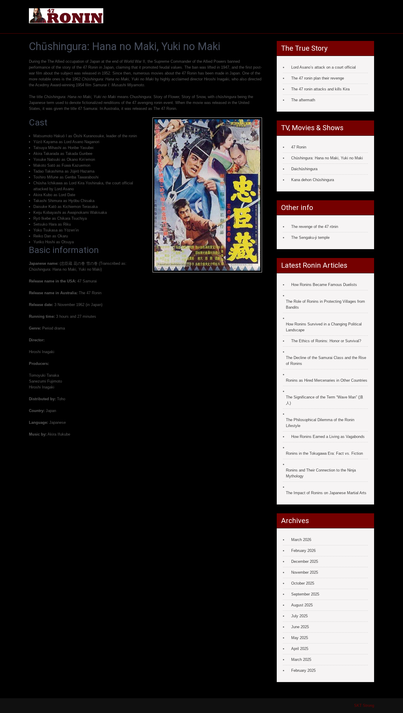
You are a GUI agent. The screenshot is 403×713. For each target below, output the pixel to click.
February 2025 (303, 670)
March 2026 (301, 539)
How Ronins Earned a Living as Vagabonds (328, 436)
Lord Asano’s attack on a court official (323, 67)
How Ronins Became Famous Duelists (324, 284)
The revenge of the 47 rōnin (314, 226)
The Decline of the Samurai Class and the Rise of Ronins (326, 360)
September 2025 (305, 594)
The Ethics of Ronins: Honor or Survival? (326, 341)
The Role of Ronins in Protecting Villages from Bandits (325, 304)
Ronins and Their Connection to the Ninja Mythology (321, 473)
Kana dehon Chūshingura (312, 180)
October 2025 (302, 583)
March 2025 (301, 659)
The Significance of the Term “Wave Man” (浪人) (324, 400)
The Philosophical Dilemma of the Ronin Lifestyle (320, 423)
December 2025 (304, 561)
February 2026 (303, 550)
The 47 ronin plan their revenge (317, 78)
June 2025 (300, 627)
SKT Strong (364, 705)
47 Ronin (298, 147)
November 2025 (304, 572)
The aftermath (303, 100)
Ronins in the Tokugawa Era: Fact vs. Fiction (324, 453)
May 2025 (299, 638)
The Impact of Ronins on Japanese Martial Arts (326, 493)
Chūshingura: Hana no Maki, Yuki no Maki (327, 158)
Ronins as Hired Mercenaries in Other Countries (326, 380)
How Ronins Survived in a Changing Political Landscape (324, 327)
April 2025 (299, 648)
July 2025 (299, 616)
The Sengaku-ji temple (310, 237)
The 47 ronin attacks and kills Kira (320, 89)
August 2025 (302, 605)
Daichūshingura (304, 169)
